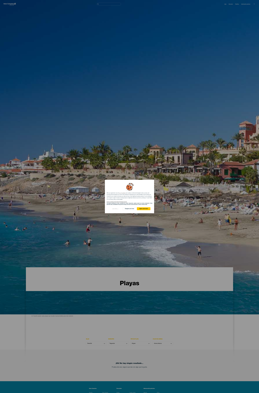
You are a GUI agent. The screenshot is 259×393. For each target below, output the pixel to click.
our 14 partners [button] (122, 193)
